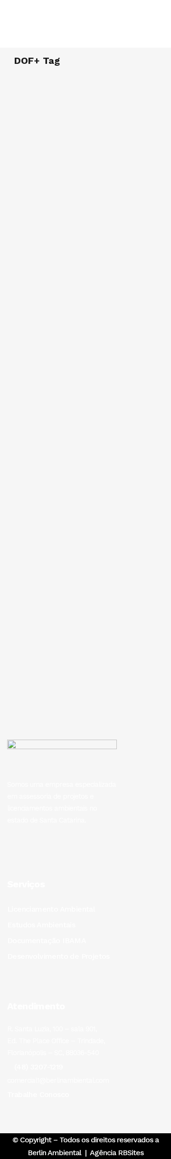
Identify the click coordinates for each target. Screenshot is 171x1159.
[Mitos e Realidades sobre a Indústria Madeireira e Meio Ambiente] (85, 114)
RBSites (130, 1152)
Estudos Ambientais (41, 924)
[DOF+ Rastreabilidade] (85, 438)
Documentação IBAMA (46, 940)
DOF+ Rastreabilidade (59, 522)
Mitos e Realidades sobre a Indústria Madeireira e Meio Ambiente (70, 176)
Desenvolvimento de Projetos (58, 956)
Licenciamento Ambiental (51, 909)
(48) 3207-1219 (38, 1066)
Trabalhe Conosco (38, 1094)
